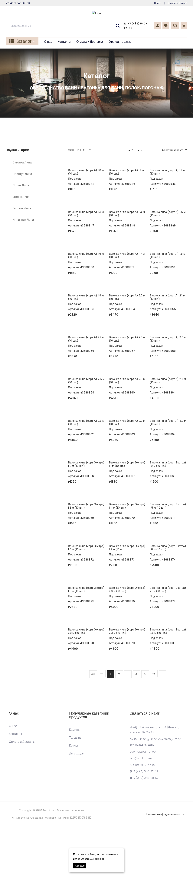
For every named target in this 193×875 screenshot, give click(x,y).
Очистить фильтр (172, 150)
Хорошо (80, 865)
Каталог (23, 41)
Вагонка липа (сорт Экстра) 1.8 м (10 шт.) (168, 547)
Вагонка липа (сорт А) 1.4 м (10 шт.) (127, 213)
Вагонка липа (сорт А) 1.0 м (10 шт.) (86, 171)
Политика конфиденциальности (164, 814)
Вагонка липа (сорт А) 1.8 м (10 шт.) (167, 255)
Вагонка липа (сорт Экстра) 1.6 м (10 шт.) (86, 547)
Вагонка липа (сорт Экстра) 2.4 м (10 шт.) (168, 631)
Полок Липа (20, 185)
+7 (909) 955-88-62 (145, 778)
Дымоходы (76, 753)
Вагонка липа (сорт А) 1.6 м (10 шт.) (86, 255)
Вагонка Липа (22, 162)
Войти (157, 3)
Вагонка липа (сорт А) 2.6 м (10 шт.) (127, 380)
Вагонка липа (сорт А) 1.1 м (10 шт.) (126, 171)
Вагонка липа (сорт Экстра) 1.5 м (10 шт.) (168, 506)
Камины (74, 729)
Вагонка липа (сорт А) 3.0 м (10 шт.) (168, 422)
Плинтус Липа (22, 174)
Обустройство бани (53, 88)
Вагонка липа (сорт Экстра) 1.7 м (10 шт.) (127, 547)
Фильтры (74, 150)
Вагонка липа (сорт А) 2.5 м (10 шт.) (86, 380)
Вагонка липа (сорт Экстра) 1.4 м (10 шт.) (127, 506)
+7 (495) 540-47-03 (142, 765)
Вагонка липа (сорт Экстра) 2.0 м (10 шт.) (127, 589)
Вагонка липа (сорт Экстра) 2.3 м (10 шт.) (127, 631)
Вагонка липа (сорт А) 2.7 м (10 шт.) (168, 380)
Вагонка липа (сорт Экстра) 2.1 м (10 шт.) (168, 589)
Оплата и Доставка (89, 41)
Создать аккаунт (177, 3)
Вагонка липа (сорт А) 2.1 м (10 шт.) (167, 297)
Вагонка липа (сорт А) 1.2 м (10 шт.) (167, 171)
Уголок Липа (21, 197)
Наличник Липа (23, 220)
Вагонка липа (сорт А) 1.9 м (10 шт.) (86, 297)
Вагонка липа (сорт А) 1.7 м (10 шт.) (127, 255)
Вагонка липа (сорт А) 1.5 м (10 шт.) (167, 213)
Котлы (73, 745)
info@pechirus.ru (140, 758)
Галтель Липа (21, 208)
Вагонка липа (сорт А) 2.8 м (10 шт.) (86, 422)
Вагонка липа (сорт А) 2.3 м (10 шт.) (127, 339)
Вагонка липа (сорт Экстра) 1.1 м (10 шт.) (127, 464)
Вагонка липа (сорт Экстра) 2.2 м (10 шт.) (86, 631)
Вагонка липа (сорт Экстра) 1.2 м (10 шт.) (168, 464)
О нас (48, 41)
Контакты (64, 41)
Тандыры (75, 737)
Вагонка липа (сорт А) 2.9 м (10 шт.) (127, 422)
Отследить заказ (120, 41)
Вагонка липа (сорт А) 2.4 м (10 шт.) (168, 339)
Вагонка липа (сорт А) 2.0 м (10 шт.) (127, 297)
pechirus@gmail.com (144, 751)
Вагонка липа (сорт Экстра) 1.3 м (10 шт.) (86, 506)
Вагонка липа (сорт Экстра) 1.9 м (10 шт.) (86, 589)
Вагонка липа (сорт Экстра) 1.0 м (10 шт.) (86, 464)
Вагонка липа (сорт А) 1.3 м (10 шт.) (86, 213)
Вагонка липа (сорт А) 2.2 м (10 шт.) (86, 339)
